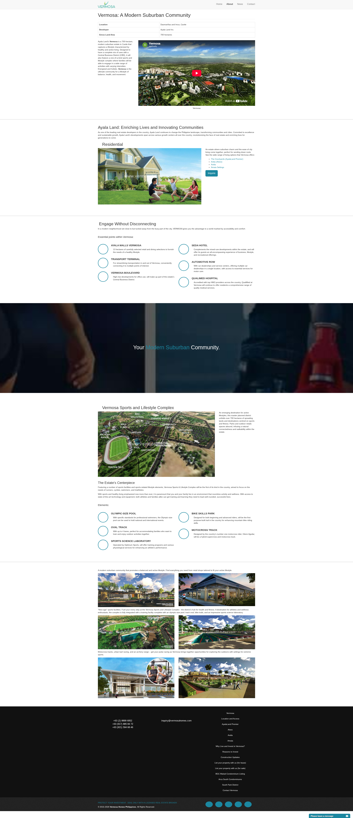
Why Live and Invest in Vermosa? (230, 746)
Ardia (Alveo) (216, 162)
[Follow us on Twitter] (219, 804)
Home (219, 4)
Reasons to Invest (230, 752)
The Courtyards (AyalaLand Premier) (227, 159)
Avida (213, 164)
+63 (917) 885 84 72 (122, 724)
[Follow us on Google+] (239, 804)
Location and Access (230, 719)
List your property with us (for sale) (230, 768)
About (229, 4)
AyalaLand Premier (230, 724)
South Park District (230, 785)
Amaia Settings (217, 167)
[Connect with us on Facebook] (209, 804)
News (240, 4)
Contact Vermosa (230, 790)
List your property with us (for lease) (230, 763)
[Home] (106, 4)
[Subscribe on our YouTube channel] (229, 804)
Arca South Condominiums (230, 779)
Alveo (230, 730)
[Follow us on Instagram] (248, 804)
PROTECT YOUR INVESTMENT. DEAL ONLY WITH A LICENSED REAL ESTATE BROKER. (137, 803)
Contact (251, 4)
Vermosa (230, 713)
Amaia (230, 741)
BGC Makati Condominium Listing (230, 774)
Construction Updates (230, 757)
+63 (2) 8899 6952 (122, 720)
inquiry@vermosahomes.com (176, 720)
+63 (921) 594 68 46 (122, 727)
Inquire (211, 173)
